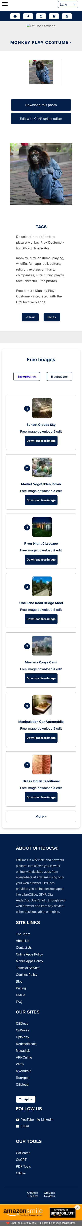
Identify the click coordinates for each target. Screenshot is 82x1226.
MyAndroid (23, 1071)
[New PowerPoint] (67, 16)
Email (25, 1126)
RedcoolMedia (26, 1044)
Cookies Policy (26, 974)
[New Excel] (54, 16)
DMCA (20, 995)
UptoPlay (22, 1037)
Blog (19, 981)
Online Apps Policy (29, 954)
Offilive (21, 1173)
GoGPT (21, 1159)
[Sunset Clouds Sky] (43, 417)
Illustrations (59, 376)
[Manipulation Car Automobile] (43, 714)
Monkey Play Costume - (41, 42)
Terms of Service (27, 968)
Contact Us (24, 947)
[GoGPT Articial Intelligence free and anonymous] (15, 16)
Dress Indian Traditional (41, 781)
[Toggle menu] (5, 4)
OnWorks (22, 1030)
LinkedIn (47, 1119)
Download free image (41, 440)
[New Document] (41, 16)
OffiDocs (22, 1023)
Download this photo (41, 105)
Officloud (22, 1084)
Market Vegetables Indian (41, 484)
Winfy (20, 1064)
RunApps (22, 1077)
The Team (23, 934)
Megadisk (23, 1050)
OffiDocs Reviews (32, 1194)
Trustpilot (25, 1099)
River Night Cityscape (41, 543)
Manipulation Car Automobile (41, 722)
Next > (52, 317)
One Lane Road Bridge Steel (41, 603)
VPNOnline (24, 1057)
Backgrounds (27, 376)
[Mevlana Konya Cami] (43, 654)
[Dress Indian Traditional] (43, 773)
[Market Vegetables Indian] (43, 476)
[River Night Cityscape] (43, 536)
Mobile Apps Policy (29, 961)
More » (41, 816)
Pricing (21, 988)
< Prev (30, 317)
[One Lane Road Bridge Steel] (43, 595)
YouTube (27, 1119)
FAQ (19, 1002)
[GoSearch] (28, 16)
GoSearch (23, 1153)
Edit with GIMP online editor (41, 119)
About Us (22, 941)
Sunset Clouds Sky (41, 425)
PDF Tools (23, 1166)
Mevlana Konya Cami (41, 662)
